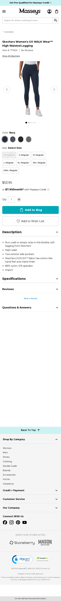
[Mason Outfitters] (45, 543)
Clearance (8, 483)
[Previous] (7, 89)
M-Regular (38, 155)
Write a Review (30, 298)
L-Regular (9, 162)
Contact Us (45, 568)
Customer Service (14, 499)
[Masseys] (30, 11)
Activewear (9, 32)
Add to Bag (33, 210)
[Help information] (48, 189)
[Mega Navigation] (4, 11)
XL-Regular (23, 162)
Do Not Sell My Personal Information (30, 598)
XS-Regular (9, 155)
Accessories (9, 474)
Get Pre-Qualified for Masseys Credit (29, 2)
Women (7, 448)
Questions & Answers (16, 307)
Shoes (6, 457)
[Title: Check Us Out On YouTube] (24, 522)
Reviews (8, 289)
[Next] (54, 89)
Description (12, 232)
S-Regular (24, 155)
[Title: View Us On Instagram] (11, 522)
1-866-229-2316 (33, 568)
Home (6, 479)
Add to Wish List (32, 221)
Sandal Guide (10, 466)
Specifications (14, 279)
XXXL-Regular (10, 170)
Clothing (7, 461)
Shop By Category (14, 439)
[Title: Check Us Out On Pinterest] (18, 522)
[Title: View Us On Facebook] (5, 522)
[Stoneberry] (22, 542)
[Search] (56, 20)
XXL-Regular (39, 162)
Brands (6, 470)
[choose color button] (4, 139)
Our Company (11, 507)
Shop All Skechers (11, 56)
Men (5, 452)
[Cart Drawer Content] (56, 11)
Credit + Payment (13, 490)
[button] (22, 559)
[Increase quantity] (19, 199)
